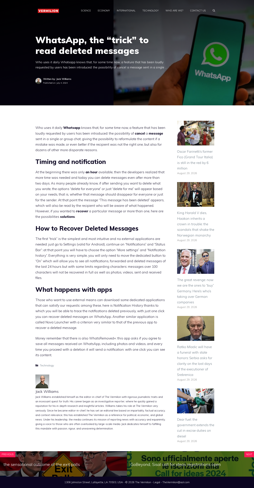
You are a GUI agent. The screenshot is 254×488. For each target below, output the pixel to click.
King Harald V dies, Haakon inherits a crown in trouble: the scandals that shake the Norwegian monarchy (195, 224)
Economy (104, 10)
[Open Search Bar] (214, 10)
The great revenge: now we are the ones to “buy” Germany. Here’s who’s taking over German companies (195, 291)
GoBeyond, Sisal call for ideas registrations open (175, 464)
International (126, 10)
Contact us (198, 10)
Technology (150, 10)
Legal (156, 482)
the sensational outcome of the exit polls (41, 464)
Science (86, 10)
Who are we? (174, 10)
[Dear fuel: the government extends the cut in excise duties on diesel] (195, 410)
